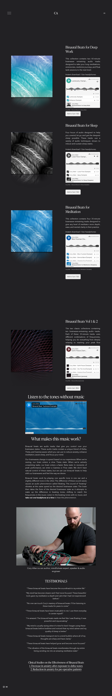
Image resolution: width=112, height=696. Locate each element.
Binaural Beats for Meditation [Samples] (82, 269)
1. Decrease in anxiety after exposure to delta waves (56, 666)
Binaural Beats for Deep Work (79, 110)
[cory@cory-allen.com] (7, 687)
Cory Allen (68, 110)
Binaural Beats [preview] (78, 380)
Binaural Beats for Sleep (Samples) (80, 184)
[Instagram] (4, 687)
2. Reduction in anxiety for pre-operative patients (56, 669)
